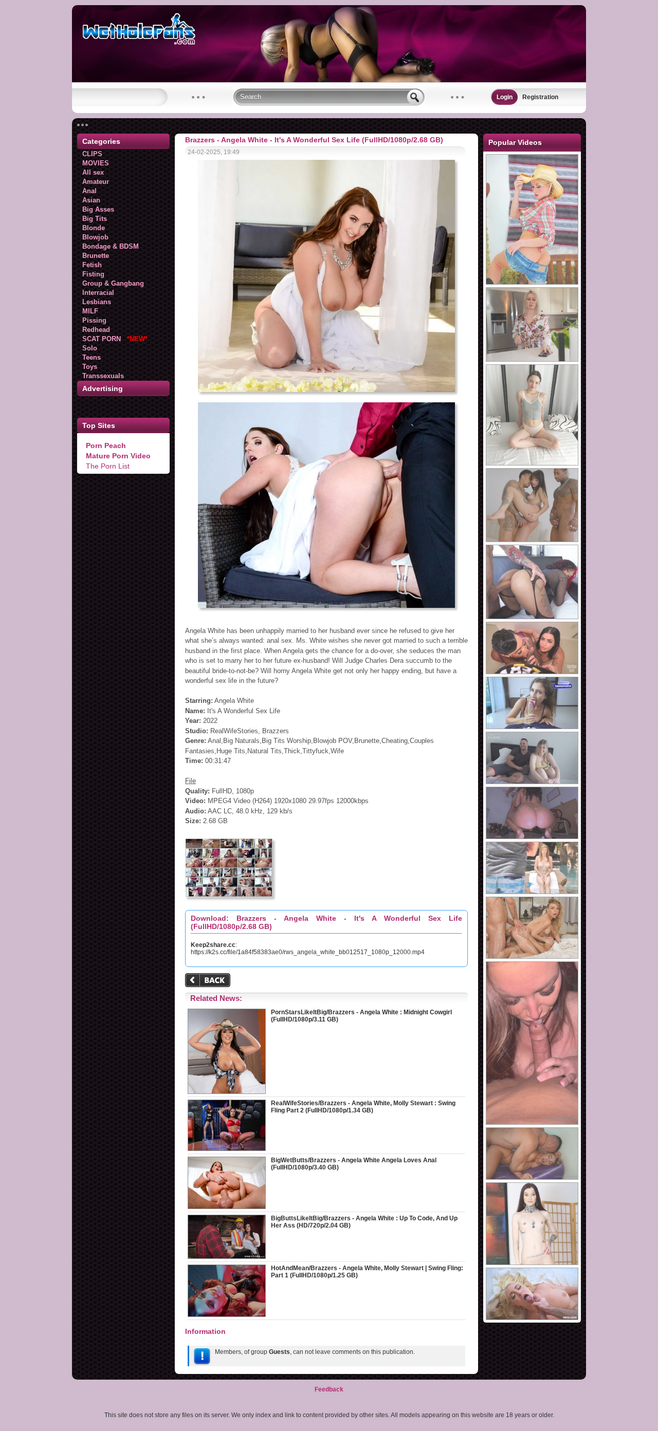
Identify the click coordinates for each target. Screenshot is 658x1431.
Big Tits (94, 218)
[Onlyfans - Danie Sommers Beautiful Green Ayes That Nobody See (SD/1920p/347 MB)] (532, 1122)
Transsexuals (103, 376)
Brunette (95, 255)
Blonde (93, 228)
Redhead (96, 329)
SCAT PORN (115, 339)
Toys (89, 366)
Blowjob (95, 237)
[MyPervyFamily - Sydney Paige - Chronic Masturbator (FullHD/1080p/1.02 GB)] (532, 359)
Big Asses (98, 209)
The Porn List (108, 466)
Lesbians (96, 302)
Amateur (95, 181)
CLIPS (92, 154)
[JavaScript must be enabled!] (209, 981)
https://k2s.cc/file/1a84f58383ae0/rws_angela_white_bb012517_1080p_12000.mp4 (308, 952)
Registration (540, 97)
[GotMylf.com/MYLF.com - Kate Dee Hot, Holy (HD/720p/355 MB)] (532, 1318)
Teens (91, 357)
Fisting (93, 274)
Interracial (98, 292)
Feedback (329, 1389)
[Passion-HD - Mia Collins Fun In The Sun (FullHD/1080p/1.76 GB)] (532, 892)
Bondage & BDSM (110, 246)
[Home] (329, 80)
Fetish (92, 265)
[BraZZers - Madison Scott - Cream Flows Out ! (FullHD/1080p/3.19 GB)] (532, 282)
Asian (91, 200)
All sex (93, 172)
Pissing (94, 320)
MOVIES (95, 163)
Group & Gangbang (113, 283)
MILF (90, 311)
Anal (89, 191)
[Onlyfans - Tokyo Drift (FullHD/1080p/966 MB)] (532, 672)
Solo (89, 348)
